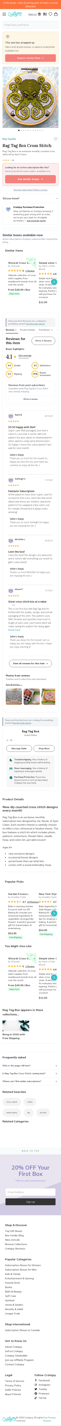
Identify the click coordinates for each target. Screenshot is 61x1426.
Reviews (11, 330)
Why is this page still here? (16, 1065)
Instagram (43, 1384)
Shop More (44, 748)
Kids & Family (12, 1274)
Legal (8, 1375)
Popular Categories (18, 1259)
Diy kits (43, 1112)
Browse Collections (16, 1244)
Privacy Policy (13, 1385)
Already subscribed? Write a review (31, 190)
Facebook (43, 1380)
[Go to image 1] (18, 130)
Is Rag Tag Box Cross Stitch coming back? (24, 1073)
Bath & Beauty (13, 1291)
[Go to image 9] (37, 130)
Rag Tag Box (9, 139)
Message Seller (19, 748)
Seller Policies (13, 1389)
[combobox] (30, 25)
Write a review (30, 399)
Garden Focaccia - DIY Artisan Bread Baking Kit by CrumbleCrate (22, 893)
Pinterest (43, 1393)
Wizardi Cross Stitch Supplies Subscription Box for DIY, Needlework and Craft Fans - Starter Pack (22, 262)
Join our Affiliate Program (19, 1360)
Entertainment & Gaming (19, 1278)
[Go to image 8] (35, 130)
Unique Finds (12, 1313)
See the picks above (21, 723)
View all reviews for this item (29, 663)
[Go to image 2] (21, 130)
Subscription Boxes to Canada (22, 1330)
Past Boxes (46, 330)
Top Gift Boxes (13, 1231)
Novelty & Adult (14, 1309)
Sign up (30, 1201)
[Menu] (5, 14)
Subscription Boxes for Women (23, 1265)
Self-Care (10, 1295)
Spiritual (9, 1300)
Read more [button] (14, 629)
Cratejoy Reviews (15, 1248)
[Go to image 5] (28, 130)
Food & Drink (12, 1282)
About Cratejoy (13, 1346)
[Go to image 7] (32, 130)
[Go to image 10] (40, 130)
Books (8, 1287)
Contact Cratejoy (14, 1364)
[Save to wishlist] (55, 139)
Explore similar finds (28, 57)
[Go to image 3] (23, 130)
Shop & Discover (16, 1225)
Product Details (27, 330)
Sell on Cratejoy (14, 1351)
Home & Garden (14, 1304)
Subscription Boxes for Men (21, 1269)
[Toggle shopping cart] (55, 14)
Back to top (30, 1151)
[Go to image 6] (30, 130)
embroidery (11, 1112)
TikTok (41, 1397)
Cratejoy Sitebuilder (16, 1355)
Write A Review (43, 340)
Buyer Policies (13, 1394)
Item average (25, 355)
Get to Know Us (15, 1341)
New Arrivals (12, 1239)
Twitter (42, 1389)
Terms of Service (14, 1381)
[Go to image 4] (25, 130)
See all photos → (14, 684)
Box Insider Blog (14, 1235)
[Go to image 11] (42, 130)
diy (28, 1112)
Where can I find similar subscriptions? (22, 1081)
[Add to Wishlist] (32, 261)
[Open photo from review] (14, 697)
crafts (30, 1102)
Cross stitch (11, 1102)
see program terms (36, 220)
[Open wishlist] (50, 14)
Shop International (17, 1324)
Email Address (16, 1192)
